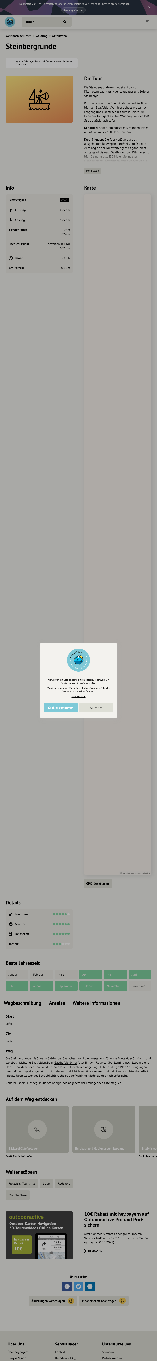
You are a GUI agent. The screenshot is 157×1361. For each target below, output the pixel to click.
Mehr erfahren (79, 696)
